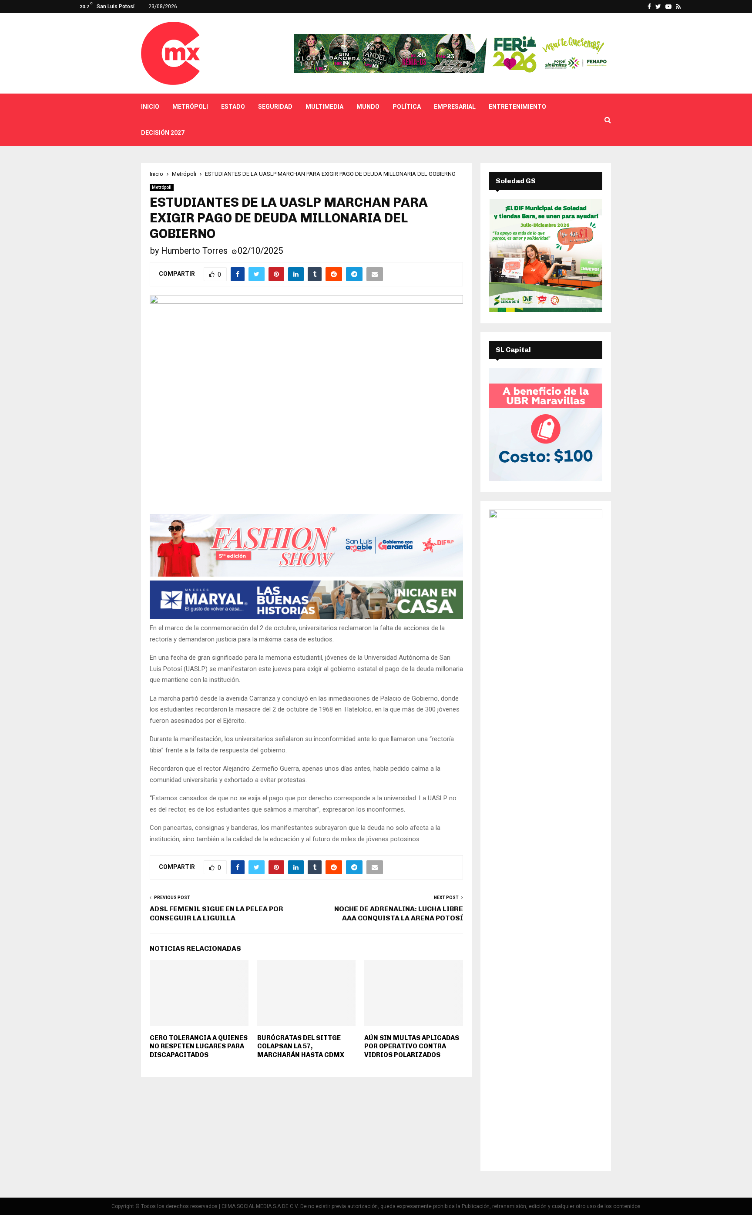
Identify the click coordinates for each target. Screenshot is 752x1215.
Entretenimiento (517, 106)
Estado (233, 106)
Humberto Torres (194, 250)
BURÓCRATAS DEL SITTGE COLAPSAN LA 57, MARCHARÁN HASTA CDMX (300, 1046)
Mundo (367, 106)
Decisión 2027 (163, 132)
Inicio (150, 106)
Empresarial (455, 106)
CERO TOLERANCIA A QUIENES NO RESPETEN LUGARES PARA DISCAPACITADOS (199, 1046)
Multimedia (324, 106)
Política (407, 106)
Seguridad (275, 106)
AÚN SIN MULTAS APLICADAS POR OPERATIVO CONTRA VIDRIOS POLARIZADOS (411, 1046)
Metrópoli (190, 106)
